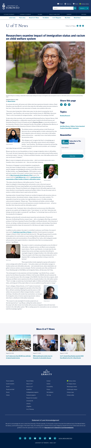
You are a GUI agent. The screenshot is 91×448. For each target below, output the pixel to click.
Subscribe (72, 156)
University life (29, 400)
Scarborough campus (72, 389)
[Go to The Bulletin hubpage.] (65, 142)
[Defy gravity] (46, 372)
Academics (29, 389)
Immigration (75, 128)
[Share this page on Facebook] (65, 104)
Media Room (77, 17)
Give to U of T (29, 386)
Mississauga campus (72, 386)
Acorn (76, 4)
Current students (25, 14)
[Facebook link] (80, 26)
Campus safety (70, 395)
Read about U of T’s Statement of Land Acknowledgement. (59, 427)
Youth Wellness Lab (20, 177)
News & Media (29, 381)
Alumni (40, 14)
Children (72, 126)
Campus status (85, 4)
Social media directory (65, 438)
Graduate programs (31, 395)
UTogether (28, 406)
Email (61, 4)
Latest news (12, 17)
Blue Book (67, 17)
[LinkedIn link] (40, 438)
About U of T (29, 383)
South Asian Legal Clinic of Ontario (22, 232)
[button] (84, 8)
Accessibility (50, 386)
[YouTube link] (35, 438)
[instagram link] (83, 26)
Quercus (69, 4)
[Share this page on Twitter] (61, 104)
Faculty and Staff (54, 14)
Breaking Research (65, 115)
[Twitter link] (77, 26)
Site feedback (50, 392)
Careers (48, 383)
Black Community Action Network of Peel (21, 175)
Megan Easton (11, 101)
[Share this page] (69, 104)
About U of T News (34, 17)
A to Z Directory (30, 409)
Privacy (48, 389)
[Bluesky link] (50, 438)
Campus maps (70, 392)
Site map (49, 395)
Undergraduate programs (32, 392)
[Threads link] (55, 438)
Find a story (22, 17)
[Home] (11, 6)
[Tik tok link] (45, 438)
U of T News (17, 25)
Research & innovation (31, 398)
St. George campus (71, 383)
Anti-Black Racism (65, 126)
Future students (9, 14)
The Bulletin (46, 17)
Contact (48, 381)
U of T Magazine (57, 17)
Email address (65, 147)
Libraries (28, 403)
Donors (69, 14)
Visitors (83, 14)
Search (75, 8)
